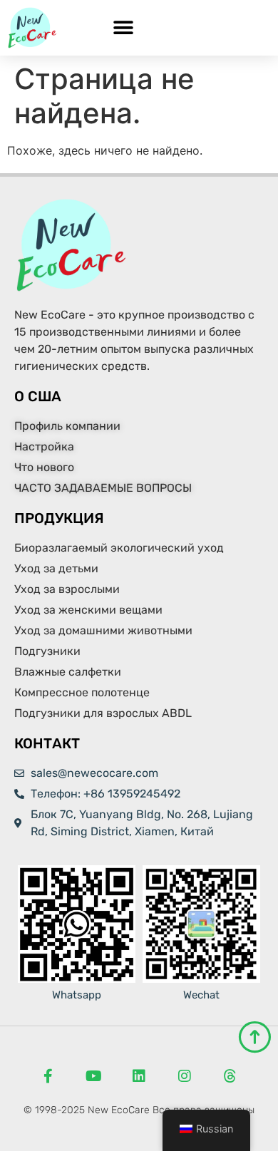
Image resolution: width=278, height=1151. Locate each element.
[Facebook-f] (48, 1076)
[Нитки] (230, 1076)
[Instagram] (184, 1076)
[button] (123, 28)
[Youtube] (93, 1076)
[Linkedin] (139, 1076)
